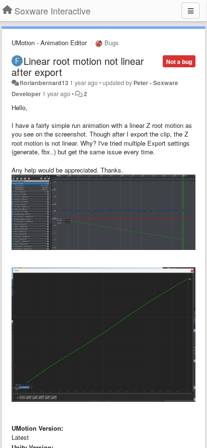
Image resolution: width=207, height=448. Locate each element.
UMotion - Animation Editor (49, 42)
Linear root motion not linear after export (78, 66)
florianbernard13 (44, 82)
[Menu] (190, 10)
